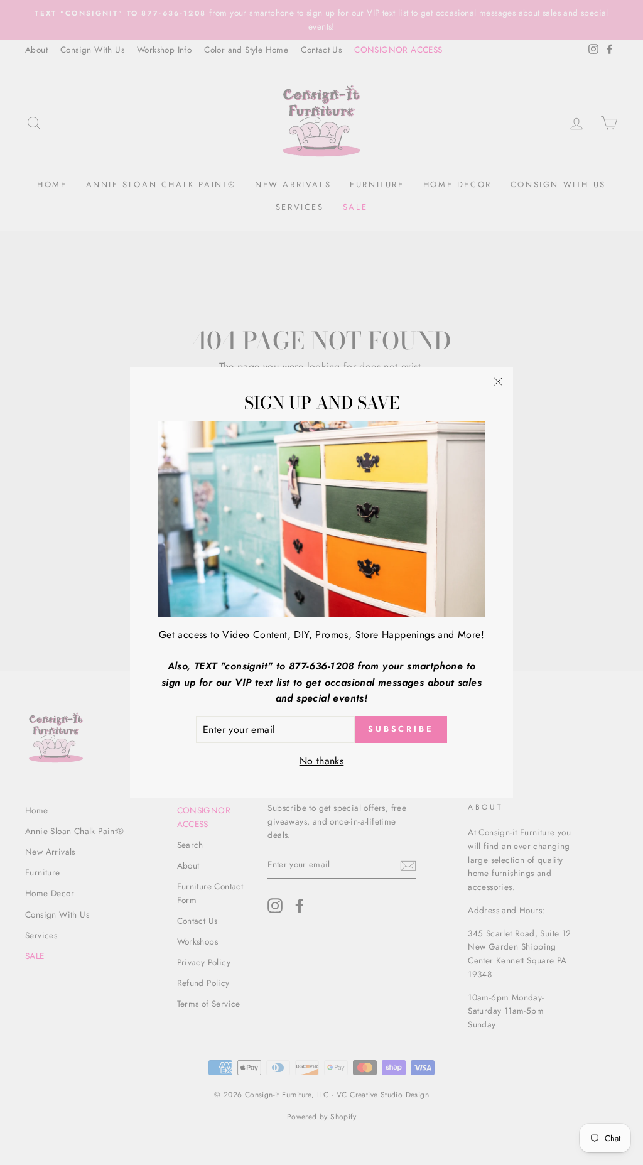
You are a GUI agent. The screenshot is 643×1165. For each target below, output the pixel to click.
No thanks (322, 761)
